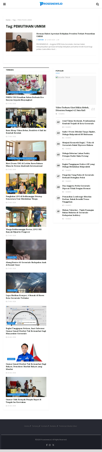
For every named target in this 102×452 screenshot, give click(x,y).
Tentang (35, 426)
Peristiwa (12, 191)
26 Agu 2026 (11, 337)
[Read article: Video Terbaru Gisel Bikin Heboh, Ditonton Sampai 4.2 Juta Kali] (76, 90)
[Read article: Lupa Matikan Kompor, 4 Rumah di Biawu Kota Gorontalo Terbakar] (26, 283)
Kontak (44, 426)
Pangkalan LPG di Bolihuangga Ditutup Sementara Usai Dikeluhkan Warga (24, 197)
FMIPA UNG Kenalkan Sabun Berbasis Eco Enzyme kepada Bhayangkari (25, 98)
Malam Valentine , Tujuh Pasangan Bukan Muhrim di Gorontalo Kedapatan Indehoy (78, 212)
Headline (12, 257)
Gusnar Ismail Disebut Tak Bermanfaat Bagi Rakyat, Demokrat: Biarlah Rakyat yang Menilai (26, 366)
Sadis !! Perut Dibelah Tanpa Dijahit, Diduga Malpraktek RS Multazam (78, 133)
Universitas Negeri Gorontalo (22, 92)
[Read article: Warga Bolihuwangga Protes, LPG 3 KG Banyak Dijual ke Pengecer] (26, 217)
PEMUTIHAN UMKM (25, 20)
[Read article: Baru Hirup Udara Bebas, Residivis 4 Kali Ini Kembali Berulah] (26, 118)
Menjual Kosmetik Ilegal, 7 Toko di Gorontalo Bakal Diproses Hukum (78, 143)
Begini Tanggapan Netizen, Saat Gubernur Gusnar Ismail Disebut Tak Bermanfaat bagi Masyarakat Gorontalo (26, 331)
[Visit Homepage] (51, 4)
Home (8, 20)
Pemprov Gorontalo (17, 395)
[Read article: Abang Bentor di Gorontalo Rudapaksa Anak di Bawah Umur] (26, 250)
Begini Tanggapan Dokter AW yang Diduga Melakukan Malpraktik (78, 165)
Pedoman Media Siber (68, 426)
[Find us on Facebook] (46, 445)
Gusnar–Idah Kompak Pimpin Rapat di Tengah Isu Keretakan (23, 400)
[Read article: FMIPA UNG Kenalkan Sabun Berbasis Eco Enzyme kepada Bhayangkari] (26, 85)
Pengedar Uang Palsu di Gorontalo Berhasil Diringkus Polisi (78, 176)
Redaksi (53, 426)
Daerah (11, 323)
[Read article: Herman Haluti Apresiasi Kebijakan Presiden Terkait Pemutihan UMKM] (19, 41)
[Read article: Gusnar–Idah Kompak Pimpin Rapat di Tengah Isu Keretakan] (26, 387)
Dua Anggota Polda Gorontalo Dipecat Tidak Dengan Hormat (76, 187)
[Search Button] (97, 4)
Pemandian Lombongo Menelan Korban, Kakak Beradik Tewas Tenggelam (77, 199)
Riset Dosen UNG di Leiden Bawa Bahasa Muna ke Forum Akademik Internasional (24, 164)
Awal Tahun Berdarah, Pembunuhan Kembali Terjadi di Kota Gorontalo (78, 122)
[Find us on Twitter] (53, 445)
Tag (14, 20)
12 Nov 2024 (50, 40)
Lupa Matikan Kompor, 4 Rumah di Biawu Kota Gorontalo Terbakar (25, 296)
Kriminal (12, 125)
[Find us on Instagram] (50, 445)
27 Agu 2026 (11, 103)
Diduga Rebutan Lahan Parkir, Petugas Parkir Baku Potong (76, 154)
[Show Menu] (4, 4)
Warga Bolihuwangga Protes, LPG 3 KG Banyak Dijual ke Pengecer (24, 230)
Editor (41, 40)
